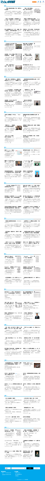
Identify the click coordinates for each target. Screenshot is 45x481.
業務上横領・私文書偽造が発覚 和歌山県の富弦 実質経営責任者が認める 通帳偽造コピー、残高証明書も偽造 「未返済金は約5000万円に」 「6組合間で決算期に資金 (28, 44)
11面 (11, 369)
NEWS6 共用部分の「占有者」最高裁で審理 (31, 384)
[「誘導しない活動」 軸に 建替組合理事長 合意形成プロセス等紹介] (37, 58)
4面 (10, 121)
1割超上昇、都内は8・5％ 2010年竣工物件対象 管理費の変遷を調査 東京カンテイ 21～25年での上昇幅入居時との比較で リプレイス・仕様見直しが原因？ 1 (10, 257)
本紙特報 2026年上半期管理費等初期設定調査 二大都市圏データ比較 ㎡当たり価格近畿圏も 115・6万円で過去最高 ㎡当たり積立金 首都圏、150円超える (28, 267)
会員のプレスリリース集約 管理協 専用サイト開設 (13, 452)
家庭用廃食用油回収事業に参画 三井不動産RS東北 (31, 80)
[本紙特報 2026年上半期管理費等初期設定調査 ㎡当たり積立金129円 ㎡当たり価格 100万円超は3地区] (18, 104)
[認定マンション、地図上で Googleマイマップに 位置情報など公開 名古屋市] (18, 154)
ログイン (36, 468)
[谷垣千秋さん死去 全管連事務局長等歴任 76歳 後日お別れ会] (37, 455)
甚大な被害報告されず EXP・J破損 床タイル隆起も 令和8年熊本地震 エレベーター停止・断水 (13, 30)
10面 (11, 334)
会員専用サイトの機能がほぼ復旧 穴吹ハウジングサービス (31, 221)
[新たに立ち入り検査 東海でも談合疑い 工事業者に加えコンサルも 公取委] (18, 139)
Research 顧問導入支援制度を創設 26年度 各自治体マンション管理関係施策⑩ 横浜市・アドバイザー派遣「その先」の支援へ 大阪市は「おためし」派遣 (10, 267)
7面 (10, 238)
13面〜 (11, 446)
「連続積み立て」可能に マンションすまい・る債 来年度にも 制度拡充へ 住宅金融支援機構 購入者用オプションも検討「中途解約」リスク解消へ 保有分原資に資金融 (28, 90)
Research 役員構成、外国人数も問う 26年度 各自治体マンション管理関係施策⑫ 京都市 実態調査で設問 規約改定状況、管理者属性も (10, 431)
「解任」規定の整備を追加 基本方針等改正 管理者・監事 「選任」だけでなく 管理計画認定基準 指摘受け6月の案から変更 (28, 9)
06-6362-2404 (8, 474)
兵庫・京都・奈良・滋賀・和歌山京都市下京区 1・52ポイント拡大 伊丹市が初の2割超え (10, 303)
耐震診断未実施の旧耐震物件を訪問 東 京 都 (31, 115)
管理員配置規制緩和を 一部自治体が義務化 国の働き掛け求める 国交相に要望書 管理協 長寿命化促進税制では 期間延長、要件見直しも (13, 172)
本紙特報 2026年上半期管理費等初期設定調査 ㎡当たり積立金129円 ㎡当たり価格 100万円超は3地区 (10, 101)
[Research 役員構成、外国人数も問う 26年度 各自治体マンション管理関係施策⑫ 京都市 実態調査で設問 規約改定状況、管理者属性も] (18, 433)
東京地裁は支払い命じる (28, 64)
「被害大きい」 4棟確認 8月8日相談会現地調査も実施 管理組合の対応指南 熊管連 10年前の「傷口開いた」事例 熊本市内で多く (10, 126)
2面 (10, 50)
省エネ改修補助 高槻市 (10, 398)
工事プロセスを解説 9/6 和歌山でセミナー (31, 328)
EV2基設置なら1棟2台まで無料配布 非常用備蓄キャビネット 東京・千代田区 (31, 207)
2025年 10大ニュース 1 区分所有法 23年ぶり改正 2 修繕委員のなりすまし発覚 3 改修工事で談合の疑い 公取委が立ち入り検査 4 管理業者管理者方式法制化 (28, 363)
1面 (10, 15)
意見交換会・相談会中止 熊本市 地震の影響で (13, 232)
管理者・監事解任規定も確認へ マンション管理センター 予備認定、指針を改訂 (31, 19)
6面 (10, 192)
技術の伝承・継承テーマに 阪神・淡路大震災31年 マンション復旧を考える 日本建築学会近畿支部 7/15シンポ (31, 186)
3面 (10, 86)
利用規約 (17, 475)
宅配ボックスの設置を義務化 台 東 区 (31, 348)
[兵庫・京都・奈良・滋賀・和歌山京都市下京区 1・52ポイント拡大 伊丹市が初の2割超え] (18, 306)
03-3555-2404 (8, 472)
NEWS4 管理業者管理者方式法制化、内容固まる (31, 374)
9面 (10, 309)
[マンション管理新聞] (15, 2)
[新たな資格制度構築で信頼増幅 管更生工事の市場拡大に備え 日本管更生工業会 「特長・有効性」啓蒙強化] (37, 294)
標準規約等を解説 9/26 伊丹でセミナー (31, 150)
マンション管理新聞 (24, 479)
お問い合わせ (17, 472)
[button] (40, 2)
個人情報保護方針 (18, 474)
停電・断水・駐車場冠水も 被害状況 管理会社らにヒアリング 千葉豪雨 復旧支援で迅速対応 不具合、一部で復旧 (13, 80)
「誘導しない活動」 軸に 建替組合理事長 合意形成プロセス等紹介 (28, 55)
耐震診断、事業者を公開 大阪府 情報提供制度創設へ (31, 126)
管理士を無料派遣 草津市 (10, 407)
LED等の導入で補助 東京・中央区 (30, 398)
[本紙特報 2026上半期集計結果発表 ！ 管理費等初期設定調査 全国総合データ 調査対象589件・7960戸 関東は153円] (18, 58)
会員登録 (29, 468)
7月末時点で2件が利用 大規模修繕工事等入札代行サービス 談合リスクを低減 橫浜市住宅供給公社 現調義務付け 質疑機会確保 (10, 44)
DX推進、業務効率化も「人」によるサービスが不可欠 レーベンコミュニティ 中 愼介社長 (28, 313)
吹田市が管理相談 (26, 416)
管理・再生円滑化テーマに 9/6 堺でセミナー (13, 338)
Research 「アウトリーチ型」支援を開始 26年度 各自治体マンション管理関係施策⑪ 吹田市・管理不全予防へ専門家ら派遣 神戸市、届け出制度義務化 (28, 257)
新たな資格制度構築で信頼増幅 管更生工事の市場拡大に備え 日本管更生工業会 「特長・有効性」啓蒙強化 (28, 292)
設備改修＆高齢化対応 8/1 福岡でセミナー (31, 278)
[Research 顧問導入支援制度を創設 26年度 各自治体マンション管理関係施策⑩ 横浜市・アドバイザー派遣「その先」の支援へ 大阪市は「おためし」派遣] (18, 270)
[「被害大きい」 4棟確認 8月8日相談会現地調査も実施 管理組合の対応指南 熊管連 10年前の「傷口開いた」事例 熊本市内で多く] (18, 129)
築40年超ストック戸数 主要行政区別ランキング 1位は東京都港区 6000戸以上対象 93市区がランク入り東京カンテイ (13, 292)
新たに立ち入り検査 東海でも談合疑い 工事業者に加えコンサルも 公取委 (9, 136)
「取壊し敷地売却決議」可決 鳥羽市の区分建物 (13, 9)
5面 (10, 157)
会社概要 (16, 471)
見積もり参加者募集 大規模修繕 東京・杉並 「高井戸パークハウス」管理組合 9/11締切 (13, 19)
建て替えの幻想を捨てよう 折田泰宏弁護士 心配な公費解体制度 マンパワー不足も (31, 197)
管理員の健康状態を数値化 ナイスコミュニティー (13, 221)
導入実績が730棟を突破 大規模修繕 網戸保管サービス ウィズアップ (13, 349)
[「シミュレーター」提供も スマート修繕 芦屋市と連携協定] (37, 164)
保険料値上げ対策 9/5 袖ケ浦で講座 (31, 337)
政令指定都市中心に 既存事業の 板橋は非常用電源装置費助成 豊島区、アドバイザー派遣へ (13, 363)
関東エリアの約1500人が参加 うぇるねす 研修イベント (10, 161)
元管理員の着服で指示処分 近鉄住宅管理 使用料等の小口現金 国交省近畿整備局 (31, 232)
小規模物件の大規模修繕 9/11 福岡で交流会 (31, 441)
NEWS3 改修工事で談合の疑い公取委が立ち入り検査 (10, 374)
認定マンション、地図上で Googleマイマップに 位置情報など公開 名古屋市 (10, 151)
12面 (11, 413)
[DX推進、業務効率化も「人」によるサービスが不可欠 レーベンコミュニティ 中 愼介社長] (37, 316)
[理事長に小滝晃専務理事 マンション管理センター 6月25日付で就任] (37, 175)
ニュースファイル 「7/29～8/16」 (12, 440)
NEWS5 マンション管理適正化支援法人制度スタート (13, 384)
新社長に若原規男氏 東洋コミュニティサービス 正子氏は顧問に (28, 101)
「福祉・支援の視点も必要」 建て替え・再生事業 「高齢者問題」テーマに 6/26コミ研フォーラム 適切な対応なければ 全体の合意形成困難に (9, 65)
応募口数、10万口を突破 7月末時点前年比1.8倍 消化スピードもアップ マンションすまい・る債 (31, 30)
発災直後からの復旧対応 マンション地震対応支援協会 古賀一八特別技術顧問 (13, 197)
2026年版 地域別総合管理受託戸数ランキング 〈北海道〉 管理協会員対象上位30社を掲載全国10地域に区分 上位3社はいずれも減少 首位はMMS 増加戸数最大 (10, 186)
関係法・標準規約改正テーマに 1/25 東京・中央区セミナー (13, 313)
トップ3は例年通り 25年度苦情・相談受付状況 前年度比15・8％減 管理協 (13, 90)
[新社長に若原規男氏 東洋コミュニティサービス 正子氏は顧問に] (37, 104)
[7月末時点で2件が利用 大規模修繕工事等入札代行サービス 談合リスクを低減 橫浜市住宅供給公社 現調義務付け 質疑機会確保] (18, 47)
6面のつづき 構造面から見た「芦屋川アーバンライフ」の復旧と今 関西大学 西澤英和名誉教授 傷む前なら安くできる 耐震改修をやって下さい (31, 243)
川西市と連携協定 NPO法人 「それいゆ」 (13, 115)
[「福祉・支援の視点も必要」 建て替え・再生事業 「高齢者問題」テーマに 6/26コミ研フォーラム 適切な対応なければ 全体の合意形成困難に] (18, 68)
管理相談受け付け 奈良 (28, 407)
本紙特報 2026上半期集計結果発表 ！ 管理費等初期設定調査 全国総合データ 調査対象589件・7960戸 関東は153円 (10, 55)
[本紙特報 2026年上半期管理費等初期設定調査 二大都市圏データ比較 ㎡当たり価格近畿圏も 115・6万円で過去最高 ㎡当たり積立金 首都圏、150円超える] (37, 270)
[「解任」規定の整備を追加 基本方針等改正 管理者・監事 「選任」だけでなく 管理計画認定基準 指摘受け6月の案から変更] (37, 12)
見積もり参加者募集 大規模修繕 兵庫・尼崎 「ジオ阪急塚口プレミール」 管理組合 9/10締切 (31, 431)
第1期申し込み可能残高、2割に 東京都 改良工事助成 (31, 136)
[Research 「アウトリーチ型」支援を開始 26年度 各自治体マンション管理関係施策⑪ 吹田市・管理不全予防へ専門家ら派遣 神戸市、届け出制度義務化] (37, 260)
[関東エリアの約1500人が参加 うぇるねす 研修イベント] (18, 164)
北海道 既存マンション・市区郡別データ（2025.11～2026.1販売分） (31, 303)
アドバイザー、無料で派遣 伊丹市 (12, 416)
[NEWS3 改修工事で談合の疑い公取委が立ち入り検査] (18, 377)
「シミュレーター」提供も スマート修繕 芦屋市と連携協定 (28, 161)
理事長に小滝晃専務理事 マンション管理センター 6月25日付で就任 (28, 172)
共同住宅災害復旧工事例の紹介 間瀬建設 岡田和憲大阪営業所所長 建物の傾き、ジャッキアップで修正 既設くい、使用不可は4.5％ (13, 207)
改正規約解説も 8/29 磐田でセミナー (13, 277)
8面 (10, 263)
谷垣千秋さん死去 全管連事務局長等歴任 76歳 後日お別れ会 (28, 452)
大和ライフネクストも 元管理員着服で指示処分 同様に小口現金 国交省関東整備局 (13, 243)
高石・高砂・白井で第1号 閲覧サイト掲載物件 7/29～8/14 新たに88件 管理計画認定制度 (13, 328)
